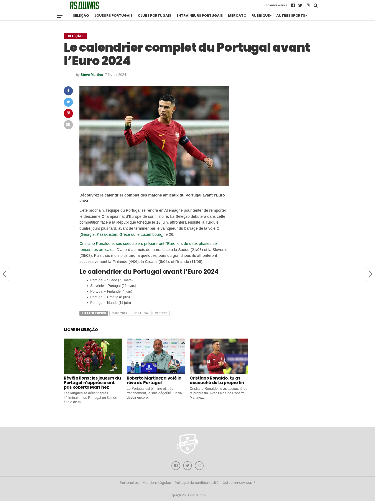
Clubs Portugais (154, 15)
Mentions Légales (157, 482)
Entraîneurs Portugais (199, 15)
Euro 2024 (120, 313)
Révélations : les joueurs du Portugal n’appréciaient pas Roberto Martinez (92, 382)
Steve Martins (92, 75)
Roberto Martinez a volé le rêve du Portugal (154, 380)
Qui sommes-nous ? (239, 482)
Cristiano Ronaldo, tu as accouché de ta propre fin (217, 380)
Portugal (141, 313)
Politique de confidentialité (197, 482)
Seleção (81, 15)
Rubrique (261, 15)
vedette (161, 313)
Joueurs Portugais (113, 15)
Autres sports (290, 15)
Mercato (237, 15)
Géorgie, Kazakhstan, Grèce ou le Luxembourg (121, 234)
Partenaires (129, 482)
